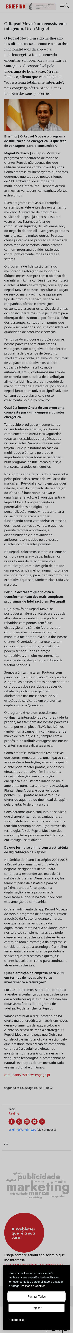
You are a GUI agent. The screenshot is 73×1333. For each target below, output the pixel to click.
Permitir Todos (36, 1296)
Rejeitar (36, 1308)
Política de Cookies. (33, 1286)
